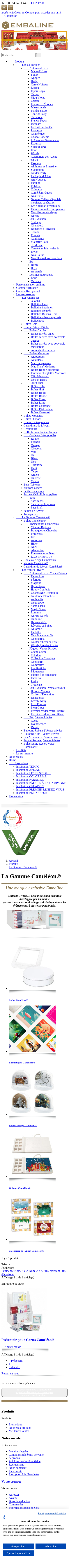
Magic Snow (38, 609)
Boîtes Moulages (33, 415)
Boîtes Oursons (32, 418)
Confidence (37, 238)
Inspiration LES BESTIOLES (33, 773)
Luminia (36, 612)
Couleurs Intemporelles (40, 435)
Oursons (36, 281)
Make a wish (38, 107)
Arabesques (38, 356)
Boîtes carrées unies (42, 333)
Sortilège (36, 222)
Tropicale (36, 684)
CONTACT (37, 3)
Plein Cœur (37, 707)
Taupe (34, 471)
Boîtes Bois (30, 323)
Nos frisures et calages (44, 212)
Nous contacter (17, 1467)
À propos (14, 1458)
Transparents (31, 514)
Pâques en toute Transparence (48, 209)
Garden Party (38, 173)
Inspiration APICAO (28, 769)
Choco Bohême (40, 136)
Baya (34, 268)
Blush (34, 264)
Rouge (35, 438)
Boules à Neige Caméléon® (40, 560)
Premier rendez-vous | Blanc (47, 714)
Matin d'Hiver (39, 71)
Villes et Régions (41, 527)
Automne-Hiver (36, 68)
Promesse (36, 130)
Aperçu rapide (11, 1346)
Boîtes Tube (38, 386)
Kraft (34, 468)
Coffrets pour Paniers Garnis (40, 432)
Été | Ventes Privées (38, 717)
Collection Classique (43, 658)
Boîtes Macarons (36, 353)
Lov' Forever (38, 704)
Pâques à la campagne (43, 674)
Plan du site (15, 1471)
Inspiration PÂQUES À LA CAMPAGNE (41, 783)
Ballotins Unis (39, 304)
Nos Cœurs (37, 255)
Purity (34, 681)
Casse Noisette (39, 84)
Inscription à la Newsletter (24, 1474)
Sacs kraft (36, 507)
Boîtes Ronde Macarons (45, 369)
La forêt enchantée (41, 127)
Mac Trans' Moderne (43, 366)
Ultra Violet (38, 97)
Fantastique (37, 576)
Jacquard (36, 123)
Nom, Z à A (36, 1270)
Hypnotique (38, 586)
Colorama (36, 189)
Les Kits (21, 750)
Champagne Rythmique (44, 592)
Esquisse (36, 143)
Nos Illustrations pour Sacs (46, 258)
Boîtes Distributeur (42, 409)
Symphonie (37, 169)
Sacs (29, 497)
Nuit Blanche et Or (42, 635)
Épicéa (35, 87)
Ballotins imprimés (42, 307)
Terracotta (37, 117)
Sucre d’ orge (38, 146)
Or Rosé (36, 478)
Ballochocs (37, 320)
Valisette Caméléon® (36, 563)
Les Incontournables (38, 274)
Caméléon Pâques (41, 192)
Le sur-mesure (24, 753)
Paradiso (36, 678)
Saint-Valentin (35, 218)
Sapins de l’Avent (34, 510)
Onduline (36, 619)
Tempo (35, 94)
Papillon (35, 182)
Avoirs (13, 1497)
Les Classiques (27, 297)
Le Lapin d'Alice (41, 176)
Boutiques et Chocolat (44, 530)
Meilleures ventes (19, 1431)
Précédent (15, 1360)
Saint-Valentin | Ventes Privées (44, 687)
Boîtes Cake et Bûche (36, 327)
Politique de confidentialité (52, 1513)
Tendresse (37, 245)
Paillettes (36, 632)
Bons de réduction (19, 1501)
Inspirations (18, 763)
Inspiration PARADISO (30, 779)
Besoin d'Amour (40, 691)
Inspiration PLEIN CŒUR (31, 792)
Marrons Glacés (33, 487)
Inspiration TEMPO (27, 766)
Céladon (36, 655)
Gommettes (37, 664)
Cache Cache (38, 651)
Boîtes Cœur (38, 399)
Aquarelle (36, 271)
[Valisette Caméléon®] (32, 1154)
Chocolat (36, 448)
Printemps (37, 533)
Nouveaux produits (20, 1427)
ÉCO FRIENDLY (41, 556)
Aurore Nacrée (39, 615)
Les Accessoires (25, 294)
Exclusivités (16, 796)
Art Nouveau (38, 179)
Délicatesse (37, 697)
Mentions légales (18, 1451)
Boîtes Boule (38, 392)
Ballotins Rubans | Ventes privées (43, 730)
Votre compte (11, 1481)
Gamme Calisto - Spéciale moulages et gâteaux (46, 201)
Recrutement (16, 1464)
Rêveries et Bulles (41, 625)
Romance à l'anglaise (43, 228)
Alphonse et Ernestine (43, 166)
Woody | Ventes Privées (44, 645)
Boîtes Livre (38, 402)
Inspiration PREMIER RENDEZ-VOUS (40, 789)
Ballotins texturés (41, 310)
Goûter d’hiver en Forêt (44, 641)
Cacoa (34, 720)
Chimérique (38, 133)
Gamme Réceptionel (28, 291)
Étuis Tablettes (32, 484)
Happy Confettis (40, 589)
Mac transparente (41, 363)
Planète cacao (39, 110)
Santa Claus (38, 605)
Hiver (34, 543)
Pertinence (7, 1270)
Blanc (34, 458)
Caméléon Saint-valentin (45, 248)
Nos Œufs (37, 195)
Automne (36, 540)
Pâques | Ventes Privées (40, 648)
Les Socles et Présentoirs (45, 205)
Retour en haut (11, 1373)
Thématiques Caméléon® (41, 523)
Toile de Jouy (39, 114)
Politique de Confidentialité (24, 1461)
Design (35, 727)
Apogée (35, 77)
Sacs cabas (37, 500)
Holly (34, 81)
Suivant (14, 1367)
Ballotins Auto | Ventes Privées (41, 733)
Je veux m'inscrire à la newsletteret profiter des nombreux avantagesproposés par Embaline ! (34, 1392)
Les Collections (28, 64)
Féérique (36, 579)
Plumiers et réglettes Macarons (48, 373)
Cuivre (35, 481)
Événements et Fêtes (43, 553)
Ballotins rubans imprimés (46, 317)
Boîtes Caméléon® (35, 520)
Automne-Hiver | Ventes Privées (45, 573)
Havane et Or (39, 622)
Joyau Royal (38, 91)
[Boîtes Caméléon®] (32, 966)
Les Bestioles (38, 668)
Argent (35, 474)
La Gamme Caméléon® (33, 517)
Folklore (36, 186)
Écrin (34, 150)
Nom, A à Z (21, 1270)
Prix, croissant (52, 1270)
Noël (34, 546)
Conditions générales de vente (26, 1454)
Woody (35, 153)
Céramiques (30, 428)
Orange (35, 445)
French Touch (39, 120)
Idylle (34, 251)
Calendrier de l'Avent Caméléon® (43, 566)
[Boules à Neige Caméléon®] (32, 1092)
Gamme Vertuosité (27, 287)
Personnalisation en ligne (30, 284)
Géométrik (37, 661)
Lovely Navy (38, 701)
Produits (16, 61)
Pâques (31, 159)
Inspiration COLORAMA (31, 776)
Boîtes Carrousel (40, 412)
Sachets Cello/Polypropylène (40, 494)
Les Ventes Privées (30, 569)
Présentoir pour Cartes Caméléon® (27, 1340)
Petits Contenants (34, 491)
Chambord (37, 225)
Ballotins (32, 300)
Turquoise (37, 464)
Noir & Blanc (39, 379)
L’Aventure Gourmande (45, 140)
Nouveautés (16, 756)
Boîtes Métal (34, 382)
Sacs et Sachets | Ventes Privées (42, 740)
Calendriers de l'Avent (44, 156)
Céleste (35, 100)
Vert (33, 451)
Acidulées (37, 359)
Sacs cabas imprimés (43, 504)
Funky (34, 74)
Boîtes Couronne (41, 405)
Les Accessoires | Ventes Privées (42, 737)
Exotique (36, 163)
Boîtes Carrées (35, 330)
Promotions (15, 1424)
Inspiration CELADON (30, 786)
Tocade (35, 232)
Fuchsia (35, 441)
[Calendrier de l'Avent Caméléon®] (32, 1217)
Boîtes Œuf (37, 389)
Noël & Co (37, 602)
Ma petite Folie (39, 241)
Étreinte (35, 235)
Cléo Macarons (40, 376)
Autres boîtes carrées (43, 350)
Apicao (35, 215)
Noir (33, 461)
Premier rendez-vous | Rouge (48, 710)
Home (12, 760)
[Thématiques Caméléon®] (32, 1029)
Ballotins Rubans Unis (44, 314)
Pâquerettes (37, 671)
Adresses (14, 1494)
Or (32, 455)
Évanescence (38, 723)
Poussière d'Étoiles (42, 104)
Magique (36, 582)
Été (28, 261)
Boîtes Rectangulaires (36, 422)
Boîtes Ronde (39, 396)
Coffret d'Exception (42, 694)
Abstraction (37, 550)
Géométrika (38, 638)
